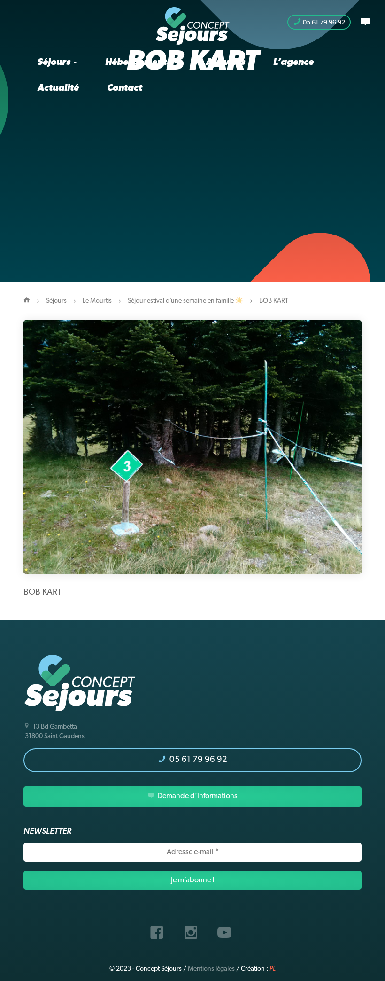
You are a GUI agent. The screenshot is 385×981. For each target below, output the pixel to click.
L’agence (293, 62)
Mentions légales (211, 969)
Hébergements (139, 62)
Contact (124, 88)
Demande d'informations (197, 796)
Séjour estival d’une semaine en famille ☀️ (185, 301)
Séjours (55, 62)
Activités (225, 62)
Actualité (58, 88)
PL (273, 969)
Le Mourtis (97, 301)
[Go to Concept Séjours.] (26, 301)
